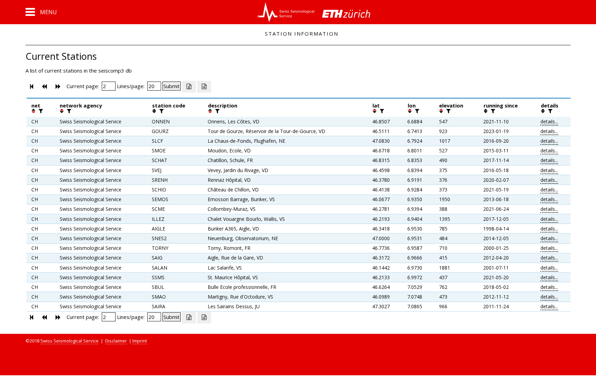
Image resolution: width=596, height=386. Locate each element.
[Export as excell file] (189, 87)
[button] (41, 12)
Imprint (139, 341)
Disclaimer (116, 341)
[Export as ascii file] (204, 87)
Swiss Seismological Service (69, 341)
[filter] (40, 110)
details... (549, 121)
